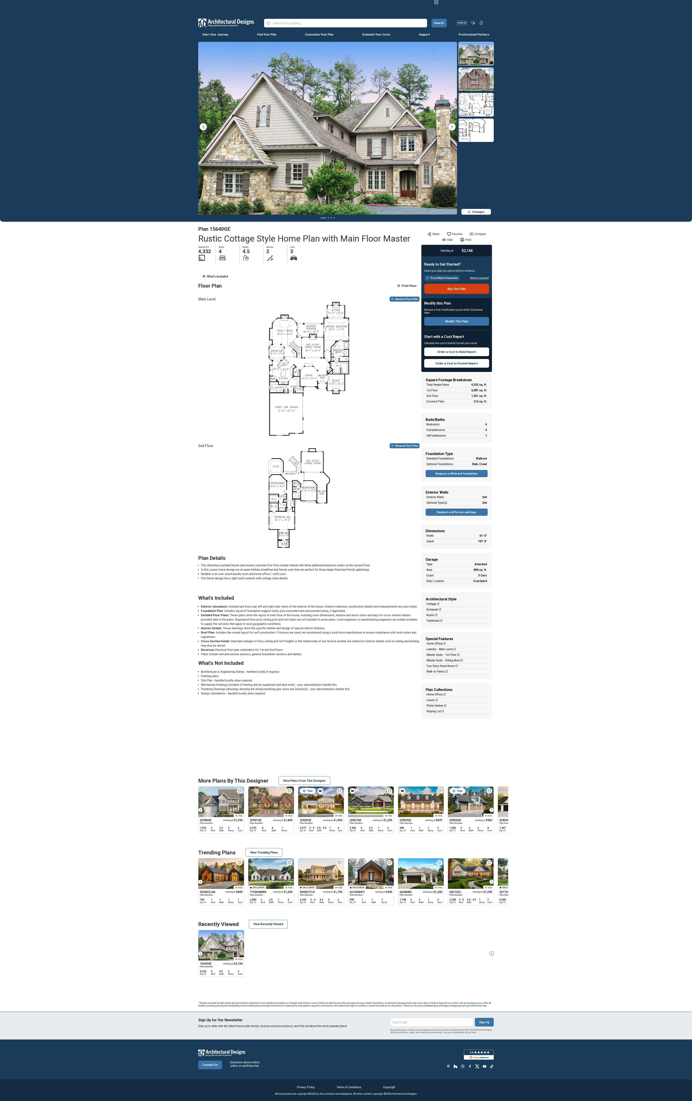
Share (436, 234)
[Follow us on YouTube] (484, 1066)
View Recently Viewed (268, 924)
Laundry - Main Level (439, 649)
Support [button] (424, 34)
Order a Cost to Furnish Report (457, 363)
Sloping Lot (433, 711)
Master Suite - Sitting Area (443, 660)
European (432, 609)
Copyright (389, 1087)
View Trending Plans (264, 852)
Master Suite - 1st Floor (441, 654)
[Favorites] (473, 23)
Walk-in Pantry (435, 671)
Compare (480, 234)
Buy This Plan (456, 289)
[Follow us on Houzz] (455, 1066)
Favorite (457, 234)
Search (439, 23)
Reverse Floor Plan (406, 299)
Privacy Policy (306, 1087)
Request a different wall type (456, 512)
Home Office (434, 643)
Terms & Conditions (349, 1087)
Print (468, 240)
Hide (450, 240)
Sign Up (484, 1022)
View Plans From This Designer (304, 780)
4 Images (478, 212)
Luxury (430, 700)
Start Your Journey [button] (215, 34)
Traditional (432, 620)
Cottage (431, 604)
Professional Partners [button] (474, 34)
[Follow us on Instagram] (463, 1066)
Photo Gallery (434, 705)
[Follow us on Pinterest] (448, 1066)
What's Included (217, 276)
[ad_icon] (226, 23)
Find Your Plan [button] (266, 34)
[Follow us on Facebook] (470, 1066)
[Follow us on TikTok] (491, 1066)
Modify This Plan (456, 321)
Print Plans (409, 286)
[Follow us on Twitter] (477, 1066)
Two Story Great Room (440, 666)
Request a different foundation (456, 473)
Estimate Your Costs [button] (376, 34)
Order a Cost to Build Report (456, 352)
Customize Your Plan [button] (319, 34)
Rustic (430, 615)
